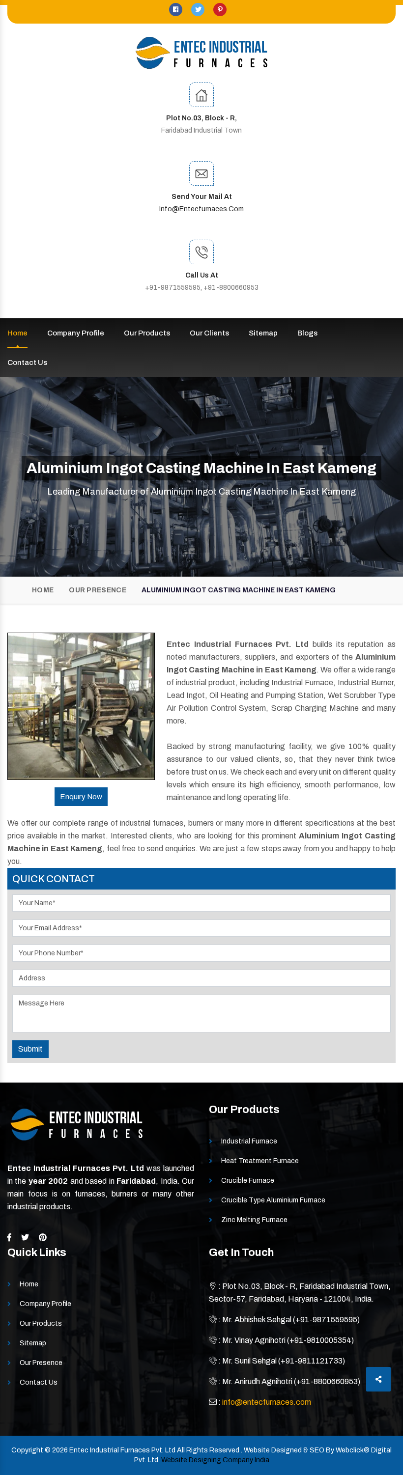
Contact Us (27, 362)
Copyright (27, 1450)
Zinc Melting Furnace (254, 1220)
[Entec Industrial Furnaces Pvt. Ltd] (201, 52)
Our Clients (209, 333)
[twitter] (198, 9)
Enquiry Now (81, 797)
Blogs (307, 333)
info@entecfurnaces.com (201, 209)
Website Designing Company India (215, 1460)
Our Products (147, 333)
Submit (30, 1049)
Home (17, 333)
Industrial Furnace (249, 1141)
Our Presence (97, 590)
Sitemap (263, 333)
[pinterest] (220, 9)
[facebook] (176, 9)
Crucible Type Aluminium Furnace (273, 1200)
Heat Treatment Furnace (260, 1161)
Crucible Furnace (247, 1180)
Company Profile (75, 333)
